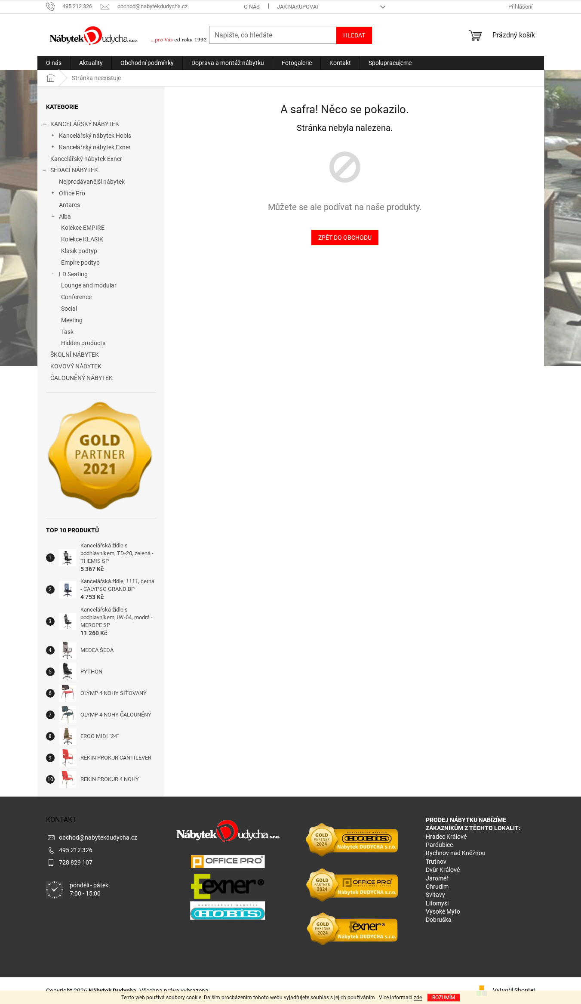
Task (67, 331)
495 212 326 (75, 849)
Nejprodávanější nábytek (92, 181)
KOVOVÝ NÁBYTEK (75, 366)
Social (69, 308)
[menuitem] (53, 63)
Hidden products (83, 343)
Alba (65, 216)
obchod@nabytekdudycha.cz (98, 837)
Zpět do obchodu (345, 237)
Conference (76, 296)
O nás (252, 6)
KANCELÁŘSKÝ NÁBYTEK (84, 123)
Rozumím (443, 998)
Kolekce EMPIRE (83, 227)
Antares (69, 204)
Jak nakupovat (298, 6)
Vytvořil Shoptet (514, 990)
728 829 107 (75, 862)
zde (418, 998)
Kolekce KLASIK (82, 239)
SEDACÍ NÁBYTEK (74, 170)
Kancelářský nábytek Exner (95, 147)
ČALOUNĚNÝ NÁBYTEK (81, 377)
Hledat (354, 35)
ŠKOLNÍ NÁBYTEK (74, 354)
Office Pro (72, 193)
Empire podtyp (80, 262)
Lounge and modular (89, 285)
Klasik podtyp (79, 250)
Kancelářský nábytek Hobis (95, 135)
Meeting (72, 320)
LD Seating (73, 274)
